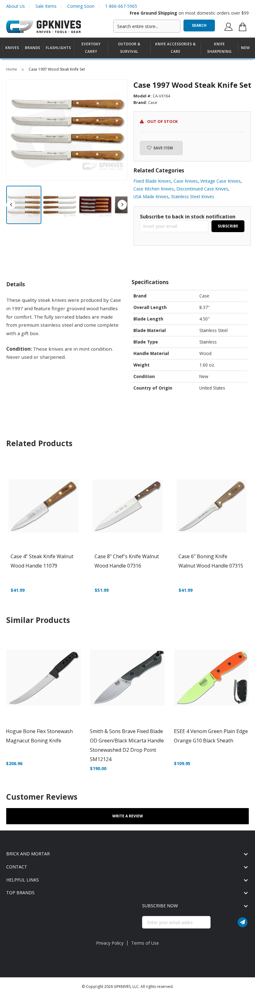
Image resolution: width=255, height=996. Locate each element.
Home (12, 69)
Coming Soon (81, 6)
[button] (60, 205)
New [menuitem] (245, 47)
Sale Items (46, 6)
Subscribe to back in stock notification (187, 216)
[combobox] (146, 26)
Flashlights (58, 47)
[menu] (127, 48)
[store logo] (43, 27)
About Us (15, 6)
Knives (12, 47)
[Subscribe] (243, 922)
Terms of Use (145, 943)
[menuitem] (12, 47)
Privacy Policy (109, 943)
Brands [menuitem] (32, 47)
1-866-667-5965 (121, 6)
